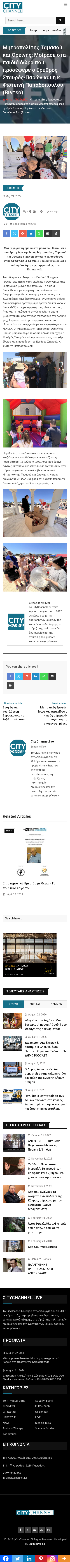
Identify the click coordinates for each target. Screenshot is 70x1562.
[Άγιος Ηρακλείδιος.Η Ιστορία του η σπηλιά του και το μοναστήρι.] (14, 1224)
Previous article (13, 703)
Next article (59, 703)
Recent (13, 1004)
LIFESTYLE (9, 1417)
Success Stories (45, 1428)
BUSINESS (9, 1406)
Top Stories (10, 1434)
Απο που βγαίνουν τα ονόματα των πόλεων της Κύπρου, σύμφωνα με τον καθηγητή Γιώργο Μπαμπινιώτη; (45, 1200)
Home (8, 99)
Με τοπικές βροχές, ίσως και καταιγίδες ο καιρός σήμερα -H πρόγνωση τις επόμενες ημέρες (52, 715)
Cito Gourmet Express (42, 1247)
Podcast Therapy (13, 1428)
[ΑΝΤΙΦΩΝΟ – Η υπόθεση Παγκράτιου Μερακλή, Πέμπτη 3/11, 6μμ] (14, 1143)
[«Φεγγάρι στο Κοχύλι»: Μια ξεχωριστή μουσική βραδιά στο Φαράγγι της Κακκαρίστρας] (12, 1021)
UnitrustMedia (37, 1543)
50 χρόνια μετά (44, 1400)
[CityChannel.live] (34, 211)
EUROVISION (42, 1406)
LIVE (38, 1417)
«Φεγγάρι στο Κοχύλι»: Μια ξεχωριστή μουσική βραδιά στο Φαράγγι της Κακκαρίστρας (46, 1025)
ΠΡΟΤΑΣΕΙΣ (21, 99)
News (6, 1423)
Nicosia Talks (43, 1423)
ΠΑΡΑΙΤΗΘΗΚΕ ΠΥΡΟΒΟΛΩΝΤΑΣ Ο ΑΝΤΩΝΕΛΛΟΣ (40, 1269)
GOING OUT (10, 1411)
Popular (35, 1004)
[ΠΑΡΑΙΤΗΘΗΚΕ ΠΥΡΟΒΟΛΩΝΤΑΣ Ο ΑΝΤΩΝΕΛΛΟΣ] (14, 1265)
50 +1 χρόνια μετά (14, 1400)
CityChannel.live (42, 741)
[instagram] (9, 651)
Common (56, 1004)
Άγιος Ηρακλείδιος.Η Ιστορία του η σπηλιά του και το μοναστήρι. (47, 1228)
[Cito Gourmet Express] (14, 1246)
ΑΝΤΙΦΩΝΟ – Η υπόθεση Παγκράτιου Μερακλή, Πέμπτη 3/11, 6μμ (44, 1145)
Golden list (41, 1411)
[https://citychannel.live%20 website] (30, 211)
